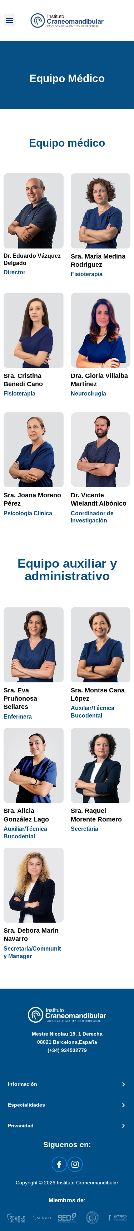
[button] (9, 20)
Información (22, 1084)
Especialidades (26, 1105)
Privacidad (21, 1125)
